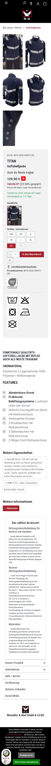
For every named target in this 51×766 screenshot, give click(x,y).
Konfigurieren (26, 755)
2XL (11, 246)
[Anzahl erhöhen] (10, 260)
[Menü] (6, 3)
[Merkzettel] (31, 3)
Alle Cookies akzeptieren (26, 762)
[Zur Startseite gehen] (27, 15)
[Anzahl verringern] (10, 254)
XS (21, 234)
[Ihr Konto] (38, 3)
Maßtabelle (11, 508)
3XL (21, 246)
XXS (11, 234)
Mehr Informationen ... (15, 735)
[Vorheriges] (5, 90)
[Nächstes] (46, 90)
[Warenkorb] (44, 3)
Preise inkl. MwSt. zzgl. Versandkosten (24, 187)
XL (30, 240)
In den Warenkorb (31, 254)
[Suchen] (24, 3)
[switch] (6, 761)
